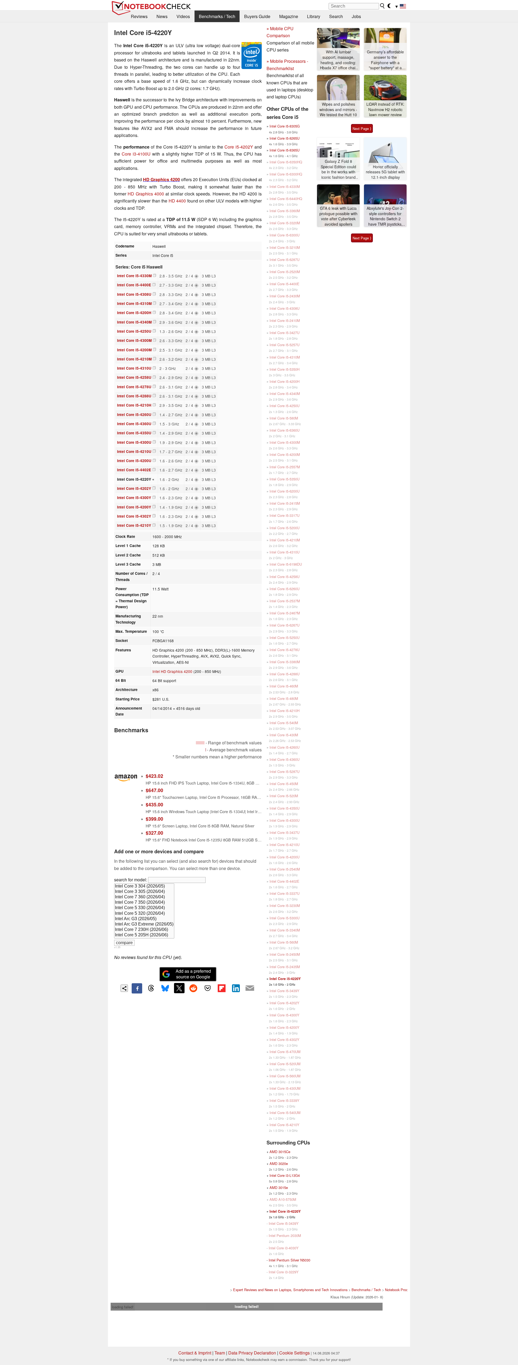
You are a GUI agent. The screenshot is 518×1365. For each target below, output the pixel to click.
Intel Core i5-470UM (285, 1051)
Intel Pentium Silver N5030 (289, 1260)
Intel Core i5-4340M (134, 322)
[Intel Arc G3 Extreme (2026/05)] (144, 924)
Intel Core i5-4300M (134, 340)
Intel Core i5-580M (284, 418)
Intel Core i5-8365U (284, 150)
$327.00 (154, 832)
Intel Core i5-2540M (285, 869)
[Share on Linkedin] (236, 988)
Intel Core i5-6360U (284, 430)
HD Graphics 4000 (146, 194)
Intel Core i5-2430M (285, 295)
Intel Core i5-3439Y (284, 990)
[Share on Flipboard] (221, 988)
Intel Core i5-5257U (284, 344)
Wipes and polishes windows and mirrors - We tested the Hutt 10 (338, 109)
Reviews (139, 16)
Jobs (356, 16)
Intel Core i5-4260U (134, 414)
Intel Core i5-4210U (134, 451)
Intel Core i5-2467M (285, 613)
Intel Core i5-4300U (134, 442)
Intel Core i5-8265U (284, 138)
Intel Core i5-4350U (134, 432)
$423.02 (154, 775)
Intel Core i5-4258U (134, 377)
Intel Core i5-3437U (284, 832)
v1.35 (117, 947)
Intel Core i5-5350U (284, 479)
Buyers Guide (257, 16)
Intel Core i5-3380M (285, 661)
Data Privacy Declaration (252, 1353)
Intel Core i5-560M (284, 942)
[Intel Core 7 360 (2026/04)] (144, 897)
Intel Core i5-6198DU (286, 564)
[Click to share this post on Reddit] (193, 988)
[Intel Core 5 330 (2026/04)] (144, 908)
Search (336, 16)
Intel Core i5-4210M (134, 359)
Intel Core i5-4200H (134, 312)
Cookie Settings (294, 1353)
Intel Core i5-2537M (285, 600)
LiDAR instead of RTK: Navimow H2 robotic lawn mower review (385, 109)
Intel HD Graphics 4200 (172, 671)
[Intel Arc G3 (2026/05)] (144, 919)
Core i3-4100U (136, 154)
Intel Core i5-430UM (285, 1088)
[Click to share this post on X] (179, 988)
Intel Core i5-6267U (284, 625)
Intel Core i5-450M (284, 783)
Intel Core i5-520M (284, 795)
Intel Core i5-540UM (285, 1112)
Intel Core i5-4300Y (134, 497)
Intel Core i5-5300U (284, 917)
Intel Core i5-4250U (134, 331)
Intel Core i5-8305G (285, 126)
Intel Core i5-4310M (134, 303)
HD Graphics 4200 (161, 179)
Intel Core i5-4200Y (134, 507)
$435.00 (154, 804)
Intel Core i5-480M (284, 698)
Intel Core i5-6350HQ (286, 161)
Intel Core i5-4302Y (134, 516)
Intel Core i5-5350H (284, 369)
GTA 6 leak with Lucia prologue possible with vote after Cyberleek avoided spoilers (338, 216)
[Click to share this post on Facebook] (137, 988)
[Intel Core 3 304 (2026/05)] (144, 886)
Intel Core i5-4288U (134, 395)
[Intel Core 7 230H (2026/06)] (144, 930)
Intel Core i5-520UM (285, 1063)
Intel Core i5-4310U (134, 368)
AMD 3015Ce (280, 1151)
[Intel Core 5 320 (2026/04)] (144, 913)
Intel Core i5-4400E (134, 284)
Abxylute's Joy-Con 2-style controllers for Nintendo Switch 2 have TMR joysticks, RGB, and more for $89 (385, 216)
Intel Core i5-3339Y (284, 1100)
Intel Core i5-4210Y (134, 525)
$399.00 (154, 818)
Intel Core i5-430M (284, 734)
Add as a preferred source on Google (193, 974)
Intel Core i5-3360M (285, 210)
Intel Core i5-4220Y (285, 978)
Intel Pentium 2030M (285, 1235)
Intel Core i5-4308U (134, 294)
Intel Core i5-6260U (284, 588)
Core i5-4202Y (238, 147)
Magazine (288, 16)
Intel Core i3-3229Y (284, 1271)
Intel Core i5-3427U (284, 332)
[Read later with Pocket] (207, 988)
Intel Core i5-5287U (284, 771)
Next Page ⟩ (362, 128)
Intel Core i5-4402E (134, 469)
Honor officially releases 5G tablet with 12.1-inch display (385, 172)
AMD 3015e (279, 1187)
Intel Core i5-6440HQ (286, 198)
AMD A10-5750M (283, 1199)
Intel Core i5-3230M (285, 905)
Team (219, 1353)
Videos (183, 16)
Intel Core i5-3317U (284, 515)
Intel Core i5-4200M (134, 349)
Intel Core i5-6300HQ (286, 174)
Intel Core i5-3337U (284, 893)
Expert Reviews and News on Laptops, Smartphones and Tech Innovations (290, 1289)
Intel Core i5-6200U (284, 491)
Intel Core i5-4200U (134, 460)
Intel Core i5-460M (284, 686)
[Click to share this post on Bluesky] (165, 988)
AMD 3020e (279, 1163)
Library (313, 16)
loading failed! (123, 1306)
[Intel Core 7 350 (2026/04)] (144, 902)
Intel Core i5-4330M (134, 275)
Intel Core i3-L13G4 (285, 1175)
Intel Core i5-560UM (285, 1075)
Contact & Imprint (194, 1353)
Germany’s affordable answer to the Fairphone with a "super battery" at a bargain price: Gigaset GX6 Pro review (385, 60)
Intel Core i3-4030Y (284, 1247)
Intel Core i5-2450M (285, 954)
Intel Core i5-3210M (285, 247)
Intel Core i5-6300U (284, 235)
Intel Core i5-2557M (285, 466)
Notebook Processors (401, 1289)
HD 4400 (177, 201)
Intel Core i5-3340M (285, 930)
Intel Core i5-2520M (285, 271)
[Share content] (124, 988)
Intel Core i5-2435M (285, 966)
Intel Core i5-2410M (285, 320)
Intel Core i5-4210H (134, 405)
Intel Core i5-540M (284, 722)
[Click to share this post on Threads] (151, 988)
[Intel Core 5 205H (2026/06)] (144, 935)
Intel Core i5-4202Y (134, 488)
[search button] (382, 6)
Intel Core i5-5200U (284, 527)
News (162, 16)
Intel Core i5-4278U (134, 386)
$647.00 (154, 790)
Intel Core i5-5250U (284, 637)
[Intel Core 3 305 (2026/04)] (144, 892)
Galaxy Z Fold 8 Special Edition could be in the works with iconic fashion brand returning (338, 169)
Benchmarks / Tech (217, 16)
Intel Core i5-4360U (134, 423)
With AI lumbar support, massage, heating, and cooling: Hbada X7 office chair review (338, 60)
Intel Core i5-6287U (284, 259)
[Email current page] (250, 988)
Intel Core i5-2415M (285, 503)
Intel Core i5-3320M (285, 222)
